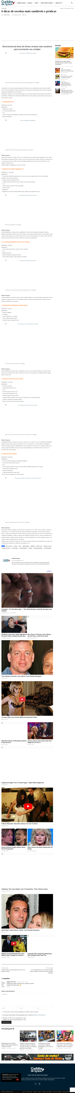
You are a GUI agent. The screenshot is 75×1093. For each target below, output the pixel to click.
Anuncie (39, 1091)
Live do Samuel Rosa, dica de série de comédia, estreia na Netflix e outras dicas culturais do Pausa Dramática (41, 971)
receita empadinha (23, 548)
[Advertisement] (37, 28)
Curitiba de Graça (21, 3)
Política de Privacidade (47, 1091)
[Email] (68, 15)
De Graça (29, 3)
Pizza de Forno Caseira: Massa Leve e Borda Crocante (67, 70)
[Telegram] (72, 15)
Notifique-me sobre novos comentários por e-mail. (14, 1018)
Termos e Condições (57, 1091)
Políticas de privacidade (39, 1015)
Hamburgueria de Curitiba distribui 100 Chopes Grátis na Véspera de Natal (9, 1045)
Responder (8, 986)
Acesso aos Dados (66, 1091)
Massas (62, 68)
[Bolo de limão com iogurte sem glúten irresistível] (57, 76)
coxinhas (15, 546)
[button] (72, 3)
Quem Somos (29, 1091)
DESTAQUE (63, 81)
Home (24, 1091)
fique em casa (39, 546)
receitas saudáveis (47, 548)
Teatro (36, 3)
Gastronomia (4, 8)
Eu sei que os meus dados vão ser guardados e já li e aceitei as (24, 1015)
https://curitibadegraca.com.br (17, 560)
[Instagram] (39, 1083)
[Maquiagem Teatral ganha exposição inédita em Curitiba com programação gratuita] (57, 91)
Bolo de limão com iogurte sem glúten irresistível (66, 77)
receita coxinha (15, 548)
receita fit (30, 548)
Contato (35, 1091)
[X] (55, 15)
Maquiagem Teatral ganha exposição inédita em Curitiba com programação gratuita (67, 91)
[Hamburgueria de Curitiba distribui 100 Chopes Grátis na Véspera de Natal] (9, 1036)
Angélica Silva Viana (11, 981)
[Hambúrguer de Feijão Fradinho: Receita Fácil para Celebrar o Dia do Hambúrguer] (64, 52)
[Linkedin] (65, 15)
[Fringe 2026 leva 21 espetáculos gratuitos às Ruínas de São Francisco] (57, 83)
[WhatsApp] (61, 15)
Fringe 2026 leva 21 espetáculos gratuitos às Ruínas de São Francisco (66, 84)
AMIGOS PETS (58, 3)
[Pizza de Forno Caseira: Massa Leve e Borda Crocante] (57, 70)
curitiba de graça (25, 546)
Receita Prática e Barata (47, 3)
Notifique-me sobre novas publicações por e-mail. (14, 1019)
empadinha (32, 546)
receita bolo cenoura (6, 548)
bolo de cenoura (9, 546)
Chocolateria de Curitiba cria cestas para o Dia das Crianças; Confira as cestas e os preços (65, 1045)
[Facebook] (51, 15)
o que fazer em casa (47, 546)
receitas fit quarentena (37, 548)
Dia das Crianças (59, 1048)
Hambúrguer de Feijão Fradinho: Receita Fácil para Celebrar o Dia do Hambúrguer (63, 63)
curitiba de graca (6, 14)
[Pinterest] (58, 15)
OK (17, 1079)
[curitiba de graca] (6, 561)
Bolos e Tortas (63, 74)
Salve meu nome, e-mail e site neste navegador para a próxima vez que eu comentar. (20, 1011)
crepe (20, 546)
